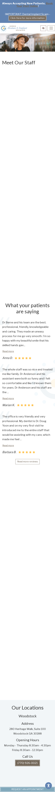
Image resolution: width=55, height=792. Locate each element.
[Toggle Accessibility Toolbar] (48, 785)
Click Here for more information (27, 18)
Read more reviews (27, 461)
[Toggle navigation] (51, 28)
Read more (8, 351)
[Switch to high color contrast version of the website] (43, 28)
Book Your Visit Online (34, 5)
